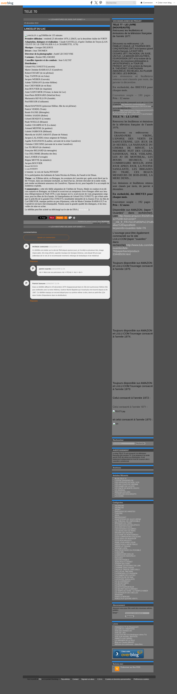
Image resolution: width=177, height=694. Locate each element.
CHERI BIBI (119, 552)
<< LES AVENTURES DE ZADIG (60, 19)
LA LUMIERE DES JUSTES (125, 575)
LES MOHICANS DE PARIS (125, 531)
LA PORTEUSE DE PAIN (124, 577)
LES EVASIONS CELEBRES (125, 529)
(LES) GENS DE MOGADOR (125, 539)
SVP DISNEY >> (79, 19)
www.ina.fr (83, 209)
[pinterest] (100, 2)
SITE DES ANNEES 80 (123, 631)
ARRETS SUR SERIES (123, 639)
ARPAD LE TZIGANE (123, 546)
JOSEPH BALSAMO (122, 564)
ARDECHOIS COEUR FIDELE (126, 544)
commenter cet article (100, 223)
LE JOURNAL (120, 490)
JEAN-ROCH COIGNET (124, 562)
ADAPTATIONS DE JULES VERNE (128, 519)
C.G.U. (99, 679)
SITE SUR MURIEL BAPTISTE (126, 637)
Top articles (65, 679)
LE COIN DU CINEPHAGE (125, 629)
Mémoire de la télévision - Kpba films (129, 644)
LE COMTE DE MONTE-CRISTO (127, 488)
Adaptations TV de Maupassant (126, 627)
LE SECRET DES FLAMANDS (126, 589)
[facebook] (91, 2)
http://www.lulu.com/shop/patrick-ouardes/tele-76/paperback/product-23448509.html (139, 250)
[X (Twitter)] (96, 2)
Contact (75, 679)
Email (115, 613)
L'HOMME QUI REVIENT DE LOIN (127, 566)
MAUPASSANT (120, 517)
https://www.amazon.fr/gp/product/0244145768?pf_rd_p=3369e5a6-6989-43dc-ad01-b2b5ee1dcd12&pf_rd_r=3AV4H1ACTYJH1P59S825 (134, 112)
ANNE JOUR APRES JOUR (125, 542)
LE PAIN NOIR (120, 585)
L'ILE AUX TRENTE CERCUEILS (127, 570)
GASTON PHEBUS (122, 560)
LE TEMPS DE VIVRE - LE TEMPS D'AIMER (131, 591)
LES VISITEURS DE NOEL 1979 (127, 482)
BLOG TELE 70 (120, 479)
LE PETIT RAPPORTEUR (124, 587)
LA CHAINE (119, 496)
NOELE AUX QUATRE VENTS (126, 599)
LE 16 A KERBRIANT (123, 581)
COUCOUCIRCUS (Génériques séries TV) (131, 635)
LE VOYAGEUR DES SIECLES (126, 593)
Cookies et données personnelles (118, 679)
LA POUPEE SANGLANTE (125, 579)
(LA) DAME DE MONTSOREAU (126, 535)
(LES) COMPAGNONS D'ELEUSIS (128, 537)
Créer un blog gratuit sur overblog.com (128, 653)
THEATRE (119, 513)
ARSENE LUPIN (121, 548)
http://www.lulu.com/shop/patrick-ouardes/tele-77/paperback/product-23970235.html (132, 105)
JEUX (117, 515)
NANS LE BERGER (122, 597)
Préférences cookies (141, 679)
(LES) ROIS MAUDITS (123, 541)
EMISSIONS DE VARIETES (125, 511)
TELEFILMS (105, 221)
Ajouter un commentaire (46, 237)
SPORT (118, 510)
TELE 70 (30, 11)
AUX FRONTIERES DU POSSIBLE (128, 550)
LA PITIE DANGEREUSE (124, 481)
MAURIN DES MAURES (124, 533)
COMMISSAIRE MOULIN (124, 554)
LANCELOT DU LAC (35, 29)
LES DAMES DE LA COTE (125, 486)
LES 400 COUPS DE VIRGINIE (126, 484)
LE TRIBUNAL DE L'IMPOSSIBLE (127, 521)
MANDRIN (119, 595)
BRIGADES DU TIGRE (123, 523)
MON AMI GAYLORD (122, 492)
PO (40, 679)
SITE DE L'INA (120, 633)
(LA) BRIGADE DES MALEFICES (127, 525)
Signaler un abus (88, 679)
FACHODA (119, 558)
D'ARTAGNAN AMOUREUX (125, 556)
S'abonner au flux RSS (130, 667)
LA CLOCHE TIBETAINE (124, 571)
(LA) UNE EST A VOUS (123, 527)
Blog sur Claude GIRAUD (124, 642)
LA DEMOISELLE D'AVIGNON (126, 573)
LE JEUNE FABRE (122, 583)
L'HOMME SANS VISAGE (124, 568)
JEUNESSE (119, 508)
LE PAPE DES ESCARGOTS (125, 494)
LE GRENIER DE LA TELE (125, 640)
